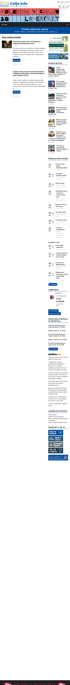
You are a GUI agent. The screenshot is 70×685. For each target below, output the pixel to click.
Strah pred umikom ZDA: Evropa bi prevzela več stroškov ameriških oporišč (57, 383)
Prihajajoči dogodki (58, 158)
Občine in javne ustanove (56, 416)
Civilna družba (52, 414)
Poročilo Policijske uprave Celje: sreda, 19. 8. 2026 (56, 344)
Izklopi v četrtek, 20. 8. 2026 (57, 339)
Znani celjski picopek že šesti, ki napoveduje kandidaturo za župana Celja (57, 85)
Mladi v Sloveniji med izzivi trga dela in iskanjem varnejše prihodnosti (57, 123)
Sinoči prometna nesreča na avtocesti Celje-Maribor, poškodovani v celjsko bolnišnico (57, 98)
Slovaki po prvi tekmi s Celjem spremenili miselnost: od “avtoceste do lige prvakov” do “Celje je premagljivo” (57, 136)
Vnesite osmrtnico (54, 313)
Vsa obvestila (53, 349)
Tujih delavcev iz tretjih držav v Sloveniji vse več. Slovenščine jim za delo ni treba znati (57, 399)
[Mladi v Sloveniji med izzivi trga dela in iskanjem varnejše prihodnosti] (51, 122)
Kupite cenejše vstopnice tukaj (57, 422)
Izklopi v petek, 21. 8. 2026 (56, 330)
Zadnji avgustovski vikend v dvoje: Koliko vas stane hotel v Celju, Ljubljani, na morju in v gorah (57, 72)
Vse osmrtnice (53, 311)
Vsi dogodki (52, 284)
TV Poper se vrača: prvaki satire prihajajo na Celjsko (62, 148)
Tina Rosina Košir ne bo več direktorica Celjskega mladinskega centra (27, 42)
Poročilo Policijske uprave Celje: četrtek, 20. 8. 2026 (56, 335)
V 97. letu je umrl (61, 296)
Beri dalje (16, 60)
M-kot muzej (60, 183)
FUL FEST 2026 (61, 212)
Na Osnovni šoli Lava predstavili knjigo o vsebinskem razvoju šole (57, 111)
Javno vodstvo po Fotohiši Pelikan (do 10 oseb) (62, 255)
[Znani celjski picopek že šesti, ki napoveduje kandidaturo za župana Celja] (51, 84)
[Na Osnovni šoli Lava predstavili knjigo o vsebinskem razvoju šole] (51, 110)
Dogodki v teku (54, 242)
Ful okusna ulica (61, 220)
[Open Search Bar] (67, 24)
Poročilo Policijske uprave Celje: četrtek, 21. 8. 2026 (56, 326)
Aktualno (16, 64)
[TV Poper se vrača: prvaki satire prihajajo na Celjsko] (51, 148)
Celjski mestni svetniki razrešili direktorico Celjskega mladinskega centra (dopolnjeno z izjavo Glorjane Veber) (28, 73)
